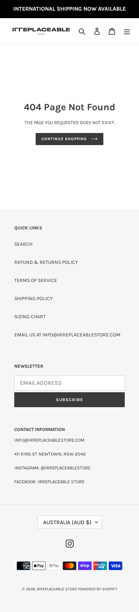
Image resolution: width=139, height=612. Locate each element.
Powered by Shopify (97, 589)
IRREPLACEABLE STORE (57, 589)
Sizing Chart (30, 317)
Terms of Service (35, 280)
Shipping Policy (33, 299)
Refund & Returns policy (46, 262)
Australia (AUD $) (67, 522)
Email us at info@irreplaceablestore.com (67, 335)
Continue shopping (64, 139)
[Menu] (126, 31)
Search (23, 244)
